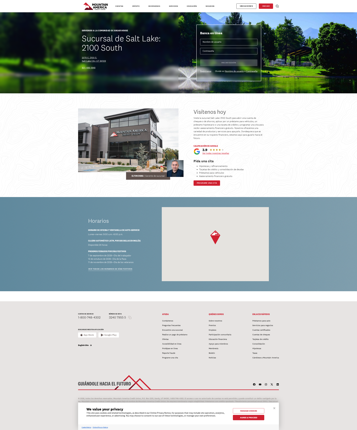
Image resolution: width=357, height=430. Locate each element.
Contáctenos (167, 320)
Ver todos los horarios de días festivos (110, 269)
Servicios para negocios (262, 325)
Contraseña (251, 71)
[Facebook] (254, 384)
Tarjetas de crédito (260, 339)
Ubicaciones (246, 6)
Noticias (212, 357)
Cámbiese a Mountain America (265, 357)
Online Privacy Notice (100, 427)
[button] (215, 237)
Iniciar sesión (228, 62)
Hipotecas (256, 348)
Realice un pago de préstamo (174, 334)
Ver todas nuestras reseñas (215, 153)
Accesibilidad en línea (171, 344)
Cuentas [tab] (119, 6)
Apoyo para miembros (218, 344)
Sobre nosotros (215, 320)
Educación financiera (218, 339)
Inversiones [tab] (154, 6)
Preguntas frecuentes (171, 325)
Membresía (213, 348)
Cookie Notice (86, 427)
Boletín (212, 353)
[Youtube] (260, 384)
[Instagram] (266, 384)
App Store (89, 334)
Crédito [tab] (136, 6)
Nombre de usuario (234, 71)
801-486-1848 (88, 67)
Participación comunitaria (220, 334)
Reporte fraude (168, 353)
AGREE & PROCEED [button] (248, 417)
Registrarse (205, 71)
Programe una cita (207, 183)
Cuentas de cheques (261, 334)
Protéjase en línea (170, 348)
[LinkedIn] (277, 384)
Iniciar (266, 6)
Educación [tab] (192, 6)
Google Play (110, 334)
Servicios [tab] (173, 6)
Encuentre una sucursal (172, 330)
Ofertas (165, 339)
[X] (272, 384)
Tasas (254, 353)
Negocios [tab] (210, 6)
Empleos (212, 330)
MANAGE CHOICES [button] (248, 411)
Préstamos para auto (261, 320)
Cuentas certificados (261, 330)
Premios (212, 325)
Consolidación (258, 344)
